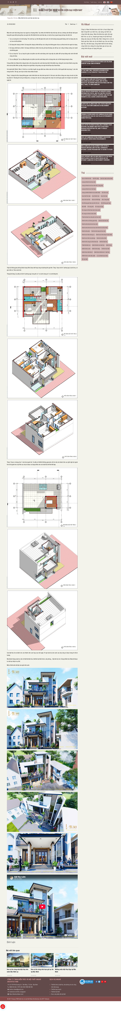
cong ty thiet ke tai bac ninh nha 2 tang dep (92, 185)
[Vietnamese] (111, 2)
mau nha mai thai (86, 199)
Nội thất (84, 206)
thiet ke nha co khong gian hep (89, 220)
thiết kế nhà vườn (86, 248)
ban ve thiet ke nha (86, 178)
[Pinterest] (16, 2)
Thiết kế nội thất (105, 248)
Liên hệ (100, 2)
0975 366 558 (21, 987)
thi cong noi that (99, 206)
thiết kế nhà (109, 245)
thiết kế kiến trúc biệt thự (98, 245)
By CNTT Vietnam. (45, 999)
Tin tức (15, 18)
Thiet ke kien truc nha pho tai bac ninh (91, 217)
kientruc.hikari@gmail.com (16, 989)
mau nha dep (104, 196)
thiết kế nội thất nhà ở (87, 252)
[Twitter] (13, 2)
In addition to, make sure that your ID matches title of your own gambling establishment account (96, 105)
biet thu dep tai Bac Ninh (106, 178)
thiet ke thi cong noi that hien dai (90, 241)
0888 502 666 (13, 987)
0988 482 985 (29, 987)
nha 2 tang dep (105, 199)
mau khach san (95, 196)
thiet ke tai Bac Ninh (101, 238)
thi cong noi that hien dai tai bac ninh (91, 210)
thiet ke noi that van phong (88, 238)
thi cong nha (91, 206)
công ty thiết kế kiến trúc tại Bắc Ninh (91, 192)
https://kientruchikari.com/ (16, 994)
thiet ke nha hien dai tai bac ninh (90, 224)
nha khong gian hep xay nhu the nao (90, 203)
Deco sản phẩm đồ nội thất (58, 994)
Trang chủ (9, 18)
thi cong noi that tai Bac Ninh (89, 213)
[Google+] (11, 2)
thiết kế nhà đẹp (96, 248)
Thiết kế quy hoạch (56, 989)
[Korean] (108, 2)
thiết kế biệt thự (103, 241)
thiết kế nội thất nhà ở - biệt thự (101, 252)
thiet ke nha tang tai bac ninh (98, 231)
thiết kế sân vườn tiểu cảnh (88, 255)
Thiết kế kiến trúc (86, 245)
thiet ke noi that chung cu (88, 234)
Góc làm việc (105, 192)
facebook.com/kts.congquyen (17, 992)
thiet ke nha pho (86, 231)
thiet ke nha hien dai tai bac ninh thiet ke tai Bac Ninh (94, 227)
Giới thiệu (86, 2)
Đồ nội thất (84, 259)
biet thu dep (96, 178)
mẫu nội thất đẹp (96, 199)
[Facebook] (8, 2)
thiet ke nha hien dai (103, 220)
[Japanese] (104, 2)
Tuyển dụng (93, 2)
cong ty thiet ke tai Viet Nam (89, 189)
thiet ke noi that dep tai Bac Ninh (104, 234)
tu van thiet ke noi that (102, 255)
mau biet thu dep (86, 196)
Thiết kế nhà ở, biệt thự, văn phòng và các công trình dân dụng (63, 986)
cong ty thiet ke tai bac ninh (88, 182)
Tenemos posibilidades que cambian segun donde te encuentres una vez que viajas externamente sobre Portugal (96, 116)
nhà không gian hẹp (106, 203)
